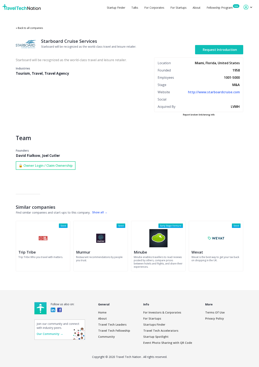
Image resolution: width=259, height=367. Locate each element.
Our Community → (50, 334)
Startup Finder (116, 7)
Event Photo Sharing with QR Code (167, 343)
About (197, 7)
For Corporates (154, 7)
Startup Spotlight (156, 337)
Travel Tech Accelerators (160, 330)
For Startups (178, 7)
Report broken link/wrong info (199, 114)
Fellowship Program (220, 7)
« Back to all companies (29, 28)
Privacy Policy (214, 318)
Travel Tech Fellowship (114, 330)
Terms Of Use (215, 312)
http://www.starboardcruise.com (214, 92)
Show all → (99, 212)
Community (106, 337)
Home (102, 312)
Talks (134, 7)
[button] (248, 7)
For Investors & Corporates (162, 312)
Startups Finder (154, 324)
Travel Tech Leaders (112, 324)
